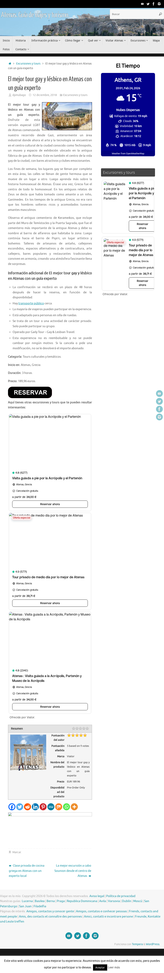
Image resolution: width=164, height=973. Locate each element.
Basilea (40, 901)
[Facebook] (153, 4)
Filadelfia (40, 906)
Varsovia (114, 901)
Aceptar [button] (100, 967)
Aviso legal (96, 896)
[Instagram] (159, 4)
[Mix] (58, 806)
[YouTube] (142, 4)
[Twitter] (148, 4)
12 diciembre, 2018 (45, 95)
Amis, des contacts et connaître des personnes (50, 916)
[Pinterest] (43, 806)
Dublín (126, 901)
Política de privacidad (120, 896)
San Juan (25, 906)
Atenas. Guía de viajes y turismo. (35, 15)
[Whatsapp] (66, 806)
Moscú (137, 901)
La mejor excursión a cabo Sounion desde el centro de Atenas (72, 871)
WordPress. (153, 944)
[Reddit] (27, 806)
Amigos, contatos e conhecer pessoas (101, 911)
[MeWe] (50, 806)
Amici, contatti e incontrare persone (108, 916)
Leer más (114, 967)
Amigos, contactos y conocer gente (50, 911)
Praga (61, 901)
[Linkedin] (35, 806)
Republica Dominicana (82, 901)
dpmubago (19, 95)
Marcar (16, 852)
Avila (102, 901)
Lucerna (27, 901)
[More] (74, 806)
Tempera (137, 944)
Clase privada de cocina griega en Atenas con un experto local (26, 871)
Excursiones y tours (28, 63)
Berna (51, 901)
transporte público (31, 303)
